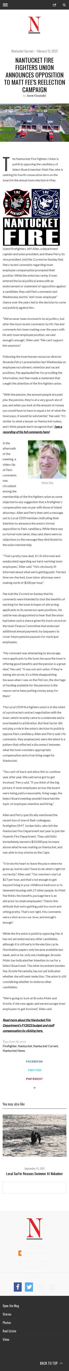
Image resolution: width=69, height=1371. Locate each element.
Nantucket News (14, 1050)
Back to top (49, 1363)
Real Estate (9, 1331)
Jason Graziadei (36, 95)
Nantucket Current (22, 51)
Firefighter (10, 1046)
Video (6, 1339)
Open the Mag (11, 1305)
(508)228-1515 (36, 1245)
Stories (7, 1314)
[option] (34, 1145)
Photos (7, 1322)
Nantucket (25, 1046)
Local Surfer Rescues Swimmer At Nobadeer (34, 1173)
